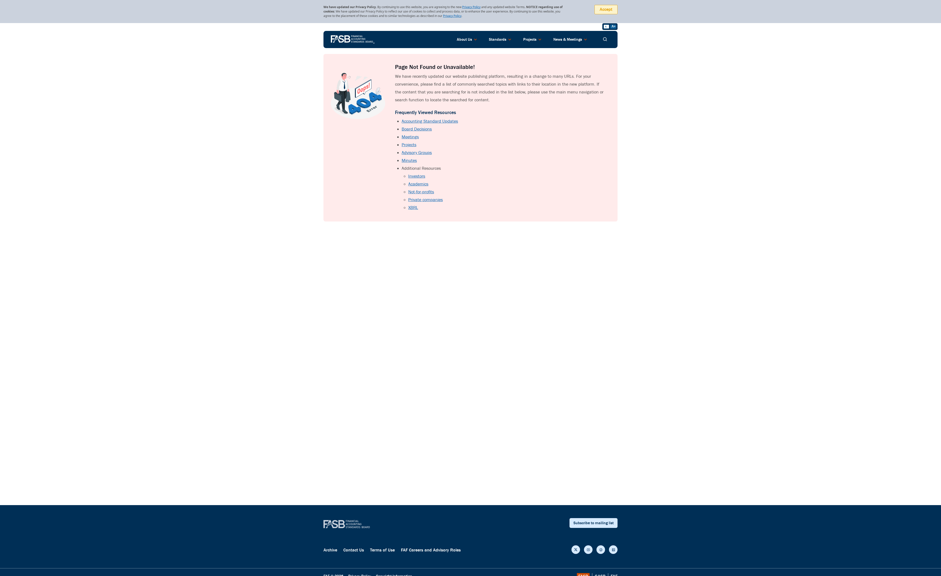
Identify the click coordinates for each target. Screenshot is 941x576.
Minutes (409, 160)
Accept (606, 9)
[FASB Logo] (352, 39)
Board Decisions (417, 129)
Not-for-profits (421, 192)
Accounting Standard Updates (430, 121)
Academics (418, 184)
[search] (605, 39)
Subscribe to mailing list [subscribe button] (593, 523)
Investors (416, 176)
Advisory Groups (417, 153)
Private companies (425, 200)
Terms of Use (382, 550)
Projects (409, 145)
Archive (330, 550)
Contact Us (353, 550)
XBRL (413, 207)
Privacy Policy (471, 7)
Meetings (410, 137)
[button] (575, 549)
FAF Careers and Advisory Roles (431, 550)
